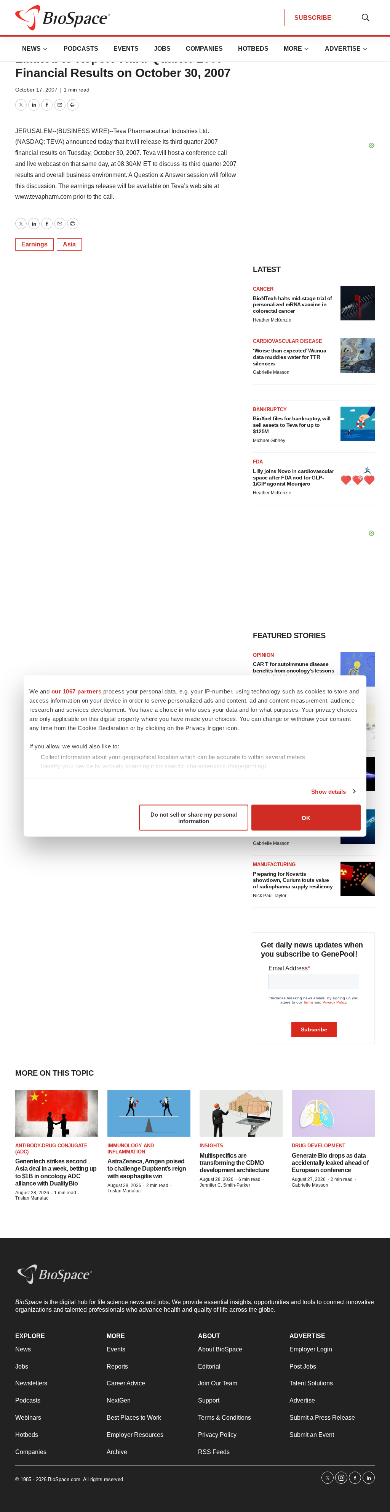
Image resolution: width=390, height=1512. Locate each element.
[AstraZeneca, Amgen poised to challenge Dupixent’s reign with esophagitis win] (148, 1113)
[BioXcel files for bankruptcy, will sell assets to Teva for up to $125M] (357, 424)
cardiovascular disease (287, 341)
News (31, 48)
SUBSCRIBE (312, 17)
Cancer (263, 289)
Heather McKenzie (272, 320)
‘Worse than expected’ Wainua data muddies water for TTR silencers (289, 357)
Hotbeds (253, 48)
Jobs (162, 48)
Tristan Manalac (31, 1198)
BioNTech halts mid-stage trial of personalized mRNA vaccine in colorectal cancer (292, 304)
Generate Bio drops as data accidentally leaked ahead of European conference (330, 1162)
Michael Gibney (269, 440)
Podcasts (81, 48)
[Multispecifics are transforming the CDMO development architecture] (241, 1113)
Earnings (34, 244)
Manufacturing (274, 864)
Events (126, 48)
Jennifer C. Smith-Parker (225, 1185)
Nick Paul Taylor (269, 895)
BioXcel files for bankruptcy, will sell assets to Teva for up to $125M (291, 424)
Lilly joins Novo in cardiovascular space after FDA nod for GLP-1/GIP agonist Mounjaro (293, 477)
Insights (211, 1145)
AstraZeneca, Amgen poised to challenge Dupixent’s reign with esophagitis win (146, 1168)
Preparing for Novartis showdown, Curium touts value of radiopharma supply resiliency (292, 880)
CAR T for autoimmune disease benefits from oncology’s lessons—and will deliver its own (293, 670)
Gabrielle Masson (271, 372)
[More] (45, 49)
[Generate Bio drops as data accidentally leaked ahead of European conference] (333, 1113)
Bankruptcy (270, 409)
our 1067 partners (76, 691)
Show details (328, 791)
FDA (258, 462)
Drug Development (318, 1145)
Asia (69, 244)
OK (306, 817)
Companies (204, 48)
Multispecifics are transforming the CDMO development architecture (234, 1162)
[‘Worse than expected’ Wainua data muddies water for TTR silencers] (357, 355)
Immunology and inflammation (130, 1149)
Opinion (263, 655)
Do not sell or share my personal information (193, 817)
